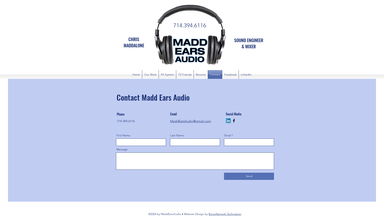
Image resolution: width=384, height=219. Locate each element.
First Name (123, 135)
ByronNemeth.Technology (225, 214)
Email (227, 135)
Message (122, 149)
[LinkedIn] (228, 120)
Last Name (177, 135)
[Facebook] (234, 120)
